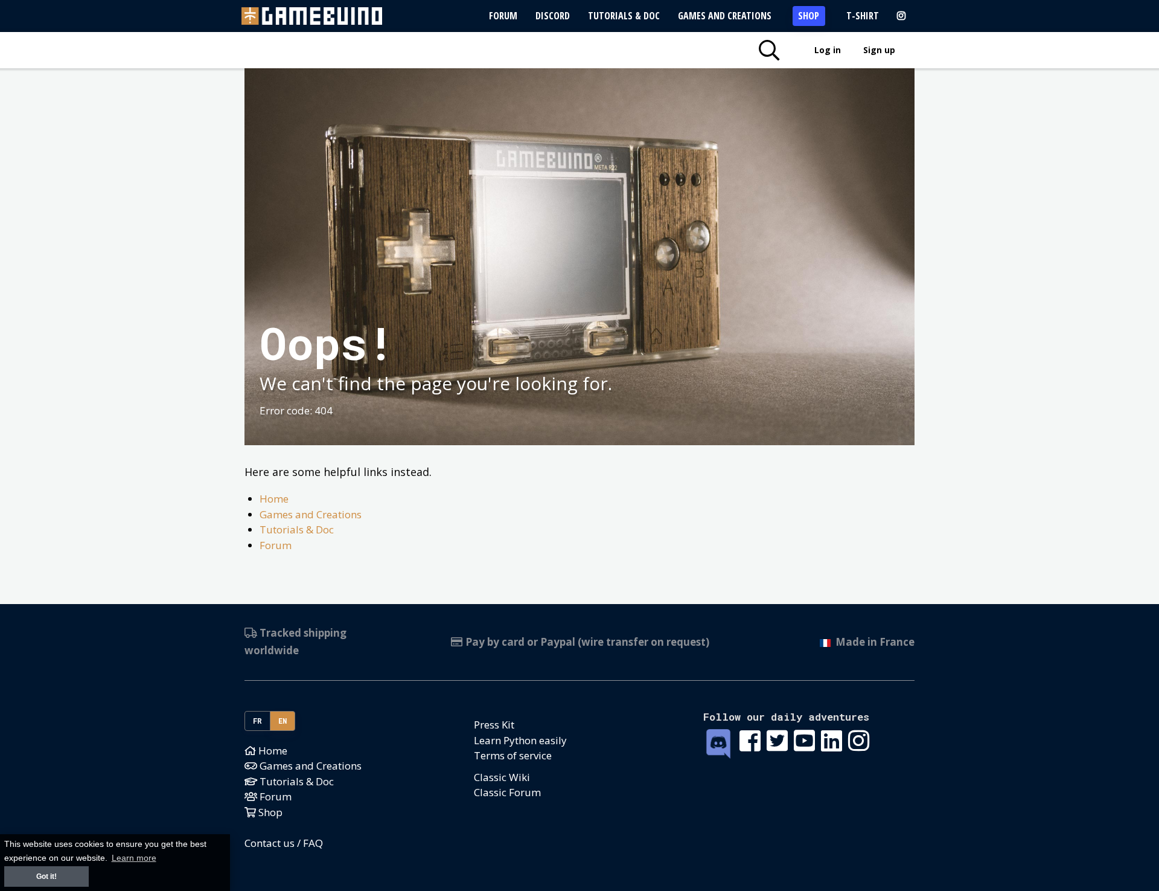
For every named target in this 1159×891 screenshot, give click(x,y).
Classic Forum (507, 792)
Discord (552, 15)
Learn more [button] (134, 858)
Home (274, 499)
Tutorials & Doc (624, 15)
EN (282, 720)
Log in (827, 50)
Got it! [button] (46, 876)
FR (258, 720)
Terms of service (513, 755)
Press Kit (494, 725)
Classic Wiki (502, 777)
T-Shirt (862, 15)
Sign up (879, 50)
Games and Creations (724, 15)
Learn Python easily (520, 740)
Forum (503, 15)
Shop (808, 15)
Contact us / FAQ (283, 843)
